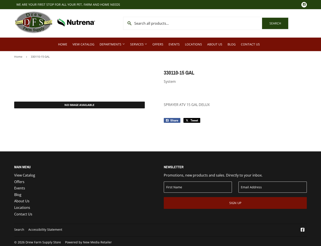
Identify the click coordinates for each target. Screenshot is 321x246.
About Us (214, 44)
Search (278, 23)
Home (62, 44)
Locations (193, 44)
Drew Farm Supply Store (43, 242)
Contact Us (250, 44)
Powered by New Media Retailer (88, 242)
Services (137, 44)
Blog (232, 44)
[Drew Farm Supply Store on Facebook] (303, 230)
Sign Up (235, 203)
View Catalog (83, 44)
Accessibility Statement (45, 229)
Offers (157, 44)
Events (174, 44)
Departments (111, 44)
